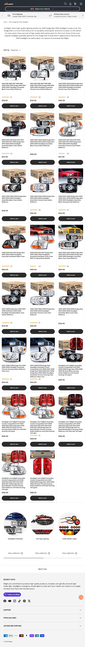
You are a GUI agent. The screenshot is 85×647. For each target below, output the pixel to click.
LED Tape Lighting (42, 539)
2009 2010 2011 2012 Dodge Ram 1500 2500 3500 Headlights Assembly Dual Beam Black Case (13, 254)
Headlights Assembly (15, 539)
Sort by (6, 50)
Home (5, 22)
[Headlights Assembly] (15, 524)
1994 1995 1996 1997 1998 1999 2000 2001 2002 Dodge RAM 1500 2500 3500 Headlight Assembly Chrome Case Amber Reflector (42, 86)
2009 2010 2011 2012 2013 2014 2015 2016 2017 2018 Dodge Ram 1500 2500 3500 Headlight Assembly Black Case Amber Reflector (13, 143)
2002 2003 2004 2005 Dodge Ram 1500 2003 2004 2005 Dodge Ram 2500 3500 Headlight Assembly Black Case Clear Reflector (70, 255)
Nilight (10, 641)
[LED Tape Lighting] (42, 524)
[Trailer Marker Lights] (69, 524)
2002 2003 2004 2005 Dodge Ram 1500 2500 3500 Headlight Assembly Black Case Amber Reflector (14, 199)
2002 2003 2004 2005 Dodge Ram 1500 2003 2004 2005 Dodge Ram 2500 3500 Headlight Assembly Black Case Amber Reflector (42, 143)
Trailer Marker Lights (69, 539)
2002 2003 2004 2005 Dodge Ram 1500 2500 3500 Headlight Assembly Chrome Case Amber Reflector (42, 199)
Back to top (42, 569)
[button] (75, 3)
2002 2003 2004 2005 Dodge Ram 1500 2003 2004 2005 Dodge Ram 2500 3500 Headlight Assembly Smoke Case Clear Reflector (70, 86)
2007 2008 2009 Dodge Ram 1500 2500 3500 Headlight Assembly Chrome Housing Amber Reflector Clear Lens (14, 368)
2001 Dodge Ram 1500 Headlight (18, 22)
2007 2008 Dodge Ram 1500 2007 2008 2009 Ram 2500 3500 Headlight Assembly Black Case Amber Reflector (14, 312)
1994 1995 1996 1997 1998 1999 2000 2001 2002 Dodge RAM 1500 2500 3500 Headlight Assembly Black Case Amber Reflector (14, 86)
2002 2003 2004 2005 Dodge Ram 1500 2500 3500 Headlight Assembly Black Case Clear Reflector (70, 312)
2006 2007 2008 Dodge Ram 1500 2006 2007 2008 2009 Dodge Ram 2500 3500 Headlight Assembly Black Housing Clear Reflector (70, 199)
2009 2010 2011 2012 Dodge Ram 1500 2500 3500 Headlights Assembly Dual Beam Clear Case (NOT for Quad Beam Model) (41, 255)
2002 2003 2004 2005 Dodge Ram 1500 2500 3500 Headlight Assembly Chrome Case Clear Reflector (42, 312)
